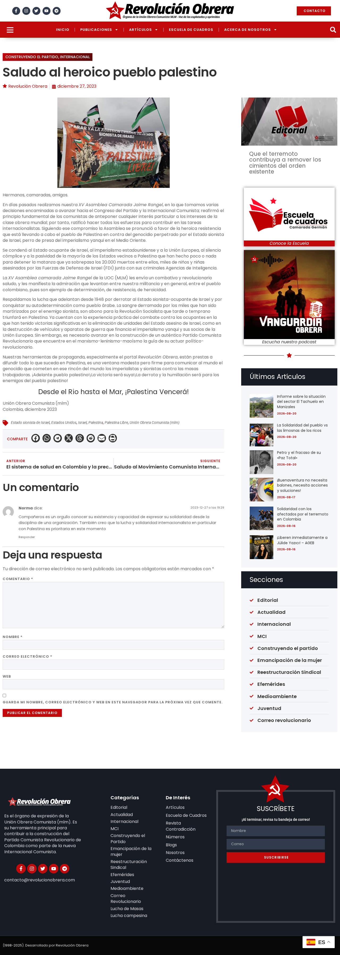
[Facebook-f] (16, 11)
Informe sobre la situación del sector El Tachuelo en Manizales (301, 401)
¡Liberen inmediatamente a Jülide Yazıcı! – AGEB (302, 540)
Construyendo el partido (31, 57)
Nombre (13, 636)
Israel (82, 422)
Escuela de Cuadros (191, 29)
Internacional (75, 57)
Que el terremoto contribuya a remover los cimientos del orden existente (285, 162)
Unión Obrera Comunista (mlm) (155, 422)
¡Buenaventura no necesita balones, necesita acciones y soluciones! (302, 485)
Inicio (62, 29)
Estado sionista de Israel (30, 422)
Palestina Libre (116, 422)
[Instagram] (26, 11)
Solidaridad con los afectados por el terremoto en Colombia (302, 514)
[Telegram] (57, 11)
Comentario (18, 578)
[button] (333, 29)
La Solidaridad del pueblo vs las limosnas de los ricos (302, 427)
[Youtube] (46, 11)
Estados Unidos (63, 422)
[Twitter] (36, 11)
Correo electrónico (27, 656)
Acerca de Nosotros (247, 29)
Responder (27, 537)
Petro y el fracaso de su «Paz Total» (299, 455)
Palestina (95, 422)
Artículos (140, 29)
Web (7, 676)
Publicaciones (96, 29)
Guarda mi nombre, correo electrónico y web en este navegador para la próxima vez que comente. (113, 702)
